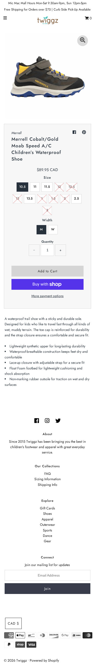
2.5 (76, 198)
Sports (47, 530)
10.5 (22, 186)
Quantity (47, 241)
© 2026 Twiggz (15, 660)
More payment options (47, 295)
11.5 (47, 186)
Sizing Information (47, 479)
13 (17, 198)
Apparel (47, 519)
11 (34, 186)
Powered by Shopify (44, 660)
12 (59, 186)
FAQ (47, 473)
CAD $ (13, 623)
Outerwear (47, 524)
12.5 (71, 186)
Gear (47, 541)
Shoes (47, 513)
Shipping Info (47, 484)
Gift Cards (47, 508)
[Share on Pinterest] (84, 132)
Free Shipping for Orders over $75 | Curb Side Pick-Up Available (47, 9)
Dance (47, 535)
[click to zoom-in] (82, 40)
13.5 (30, 198)
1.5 (53, 198)
